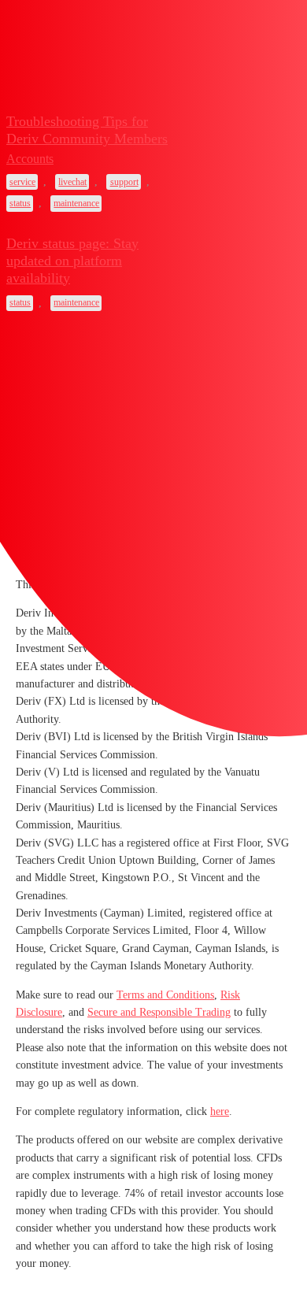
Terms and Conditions (165, 995)
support (124, 181)
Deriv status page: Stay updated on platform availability (72, 260)
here (219, 1111)
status (20, 203)
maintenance (76, 203)
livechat (72, 181)
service (22, 181)
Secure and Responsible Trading (159, 1012)
